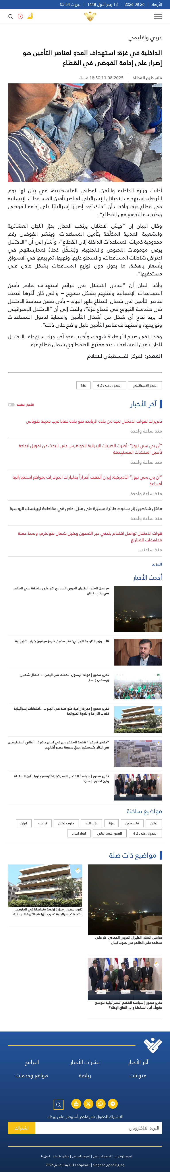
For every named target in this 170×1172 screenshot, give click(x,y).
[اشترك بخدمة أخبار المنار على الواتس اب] (100, 1104)
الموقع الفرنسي (102, 1156)
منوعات (138, 1075)
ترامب (43, 823)
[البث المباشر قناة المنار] (76, 1104)
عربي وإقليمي (145, 37)
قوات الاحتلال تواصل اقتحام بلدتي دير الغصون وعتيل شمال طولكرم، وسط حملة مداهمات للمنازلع (90, 536)
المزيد (157, 564)
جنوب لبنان (66, 823)
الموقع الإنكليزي (123, 1156)
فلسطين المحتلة (147, 78)
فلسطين (132, 823)
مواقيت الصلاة (61, 1156)
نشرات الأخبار (85, 1062)
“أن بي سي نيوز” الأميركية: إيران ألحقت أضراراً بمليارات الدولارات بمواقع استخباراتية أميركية (87, 480)
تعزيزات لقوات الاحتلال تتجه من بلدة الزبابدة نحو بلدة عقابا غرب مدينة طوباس (94, 421)
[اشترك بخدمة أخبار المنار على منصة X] (88, 1104)
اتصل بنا (45, 1156)
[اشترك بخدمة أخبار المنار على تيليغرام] (112, 1104)
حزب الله (92, 823)
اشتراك (22, 1128)
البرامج (32, 1062)
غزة (83, 385)
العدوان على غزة (109, 385)
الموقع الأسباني (81, 1156)
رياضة (85, 1075)
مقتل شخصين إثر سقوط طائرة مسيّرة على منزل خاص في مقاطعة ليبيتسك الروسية (86, 508)
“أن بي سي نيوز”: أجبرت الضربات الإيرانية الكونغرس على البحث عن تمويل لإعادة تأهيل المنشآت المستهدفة (90, 448)
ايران (24, 823)
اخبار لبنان (79, 833)
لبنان (154, 823)
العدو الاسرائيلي (145, 385)
